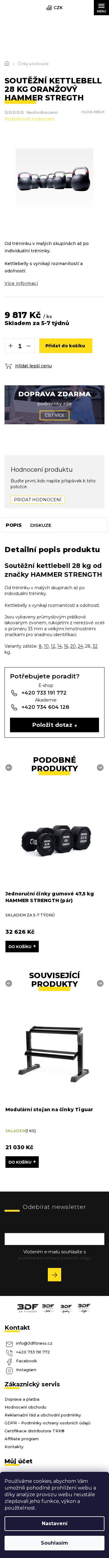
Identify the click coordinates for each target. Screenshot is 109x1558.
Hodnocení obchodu (25, 1407)
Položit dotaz (52, 724)
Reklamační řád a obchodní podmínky (43, 1415)
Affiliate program (22, 1438)
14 (59, 646)
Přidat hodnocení (37, 499)
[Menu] (101, 7)
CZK (58, 7)
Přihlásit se (56, 1275)
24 (80, 646)
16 (66, 646)
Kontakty (14, 1446)
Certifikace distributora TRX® (34, 1430)
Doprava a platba (22, 1399)
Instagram (26, 1369)
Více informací (21, 283)
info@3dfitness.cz (34, 1343)
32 (95, 646)
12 (53, 646)
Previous (9, 767)
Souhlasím (54, 1543)
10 (46, 646)
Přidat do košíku (65, 345)
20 (73, 646)
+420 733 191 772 (33, 1352)
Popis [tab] (14, 525)
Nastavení (55, 1523)
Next (101, 767)
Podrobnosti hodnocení (29, 119)
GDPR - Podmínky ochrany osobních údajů (48, 1422)
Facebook (26, 1360)
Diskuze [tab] (40, 525)
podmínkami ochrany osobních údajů (54, 1257)
